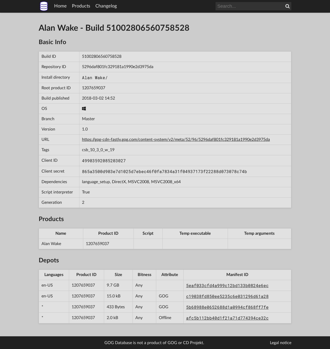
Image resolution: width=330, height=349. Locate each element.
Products (81, 6)
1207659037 (93, 88)
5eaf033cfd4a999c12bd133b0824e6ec (227, 285)
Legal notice (280, 343)
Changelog (106, 6)
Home (60, 6)
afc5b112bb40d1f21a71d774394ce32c (227, 318)
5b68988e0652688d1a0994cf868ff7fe (227, 307)
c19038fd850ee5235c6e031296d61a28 (227, 296)
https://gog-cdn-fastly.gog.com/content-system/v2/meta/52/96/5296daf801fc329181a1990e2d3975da (176, 139)
